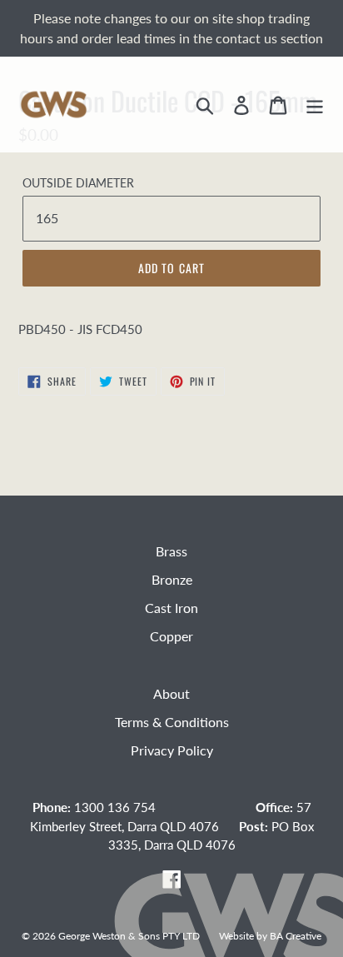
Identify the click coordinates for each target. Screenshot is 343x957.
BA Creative (295, 935)
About (171, 693)
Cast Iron (171, 608)
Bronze (172, 579)
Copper (171, 636)
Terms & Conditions (172, 722)
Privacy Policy (172, 750)
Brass (171, 551)
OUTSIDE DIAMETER (78, 183)
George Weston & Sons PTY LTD (129, 935)
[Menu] (314, 104)
